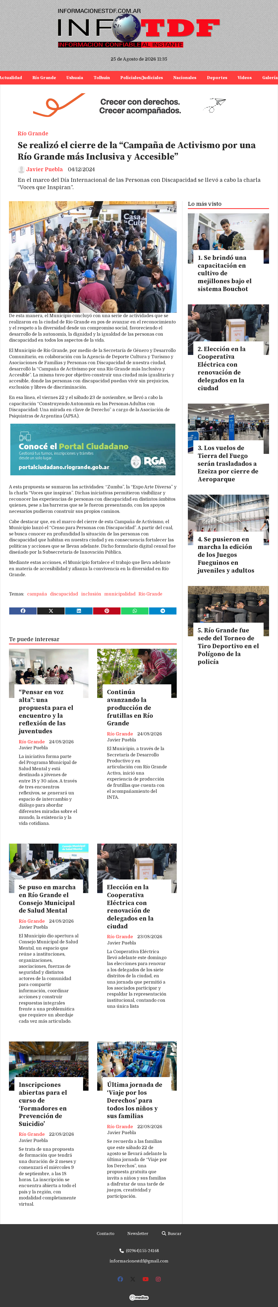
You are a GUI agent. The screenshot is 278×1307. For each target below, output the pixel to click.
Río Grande (44, 77)
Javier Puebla (44, 170)
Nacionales (184, 77)
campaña (37, 594)
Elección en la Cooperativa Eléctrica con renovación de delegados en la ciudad (130, 907)
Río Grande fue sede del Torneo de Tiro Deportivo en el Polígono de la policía (228, 646)
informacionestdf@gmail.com (139, 1261)
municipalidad (119, 594)
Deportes (217, 77)
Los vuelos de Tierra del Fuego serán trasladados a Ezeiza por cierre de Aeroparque (228, 464)
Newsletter (137, 1233)
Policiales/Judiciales (141, 77)
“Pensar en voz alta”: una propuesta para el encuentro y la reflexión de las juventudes (46, 711)
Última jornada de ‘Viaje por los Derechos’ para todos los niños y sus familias (134, 1100)
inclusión (91, 594)
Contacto (105, 1233)
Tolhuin (102, 77)
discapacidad (64, 594)
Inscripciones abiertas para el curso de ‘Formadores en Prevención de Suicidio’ (43, 1104)
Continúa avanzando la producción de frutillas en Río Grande (130, 708)
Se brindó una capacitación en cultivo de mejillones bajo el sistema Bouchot (225, 273)
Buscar (174, 1233)
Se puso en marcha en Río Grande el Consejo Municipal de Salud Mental (47, 899)
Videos (245, 77)
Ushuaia (74, 77)
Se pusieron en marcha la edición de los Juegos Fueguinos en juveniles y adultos (226, 555)
